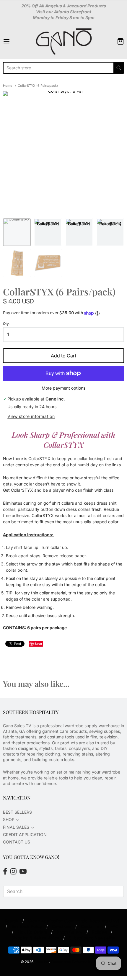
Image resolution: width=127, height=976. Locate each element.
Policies (99, 931)
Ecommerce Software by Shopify (78, 961)
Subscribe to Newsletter (92, 937)
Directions (61, 926)
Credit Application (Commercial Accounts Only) (73, 920)
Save (38, 643)
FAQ (114, 926)
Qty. (6, 324)
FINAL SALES (16, 827)
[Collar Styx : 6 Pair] (17, 232)
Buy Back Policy (26, 926)
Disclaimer (91, 926)
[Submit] (118, 68)
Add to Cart (63, 356)
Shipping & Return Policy (35, 937)
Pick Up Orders (32, 931)
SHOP (8, 819)
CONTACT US (16, 841)
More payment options (63, 387)
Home (7, 86)
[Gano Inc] (63, 41)
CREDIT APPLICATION (25, 834)
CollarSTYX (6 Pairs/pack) (38, 86)
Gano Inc (41, 961)
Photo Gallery (69, 931)
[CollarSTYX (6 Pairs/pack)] (48, 232)
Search (11, 920)
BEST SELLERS (17, 812)
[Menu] (15, 41)
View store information (31, 416)
